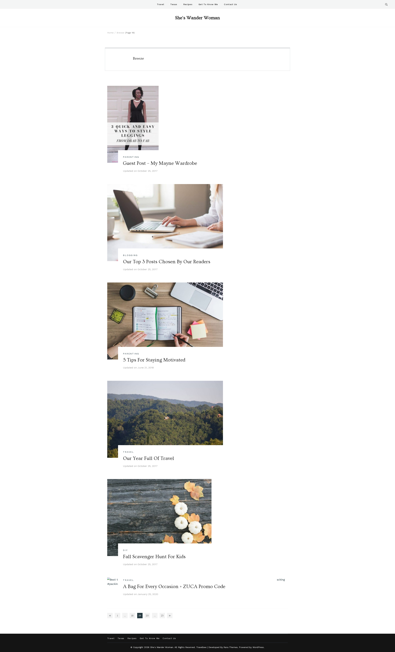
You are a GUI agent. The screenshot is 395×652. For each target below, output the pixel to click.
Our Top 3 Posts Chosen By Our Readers (166, 261)
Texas (173, 4)
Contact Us (230, 4)
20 (148, 616)
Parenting (131, 157)
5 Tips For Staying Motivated (154, 360)
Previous (110, 615)
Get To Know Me (208, 4)
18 (133, 616)
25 (163, 616)
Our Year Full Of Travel (148, 458)
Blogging (130, 255)
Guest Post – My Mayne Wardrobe (160, 163)
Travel (160, 4)
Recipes (187, 4)
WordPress (258, 647)
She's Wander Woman (197, 17)
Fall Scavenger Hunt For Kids (154, 556)
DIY (125, 550)
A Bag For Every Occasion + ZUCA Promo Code (174, 586)
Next (169, 615)
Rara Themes (231, 647)
